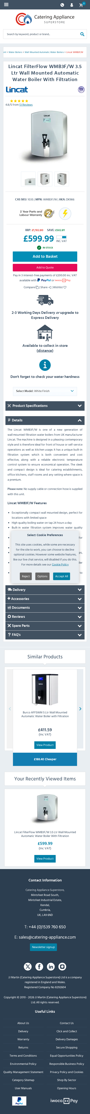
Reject (26, 576)
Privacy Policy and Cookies (66, 1072)
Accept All (61, 576)
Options (42, 576)
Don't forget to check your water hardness (45, 377)
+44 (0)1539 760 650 (47, 926)
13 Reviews (26, 104)
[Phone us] (62, 4)
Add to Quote (45, 267)
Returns (23, 1047)
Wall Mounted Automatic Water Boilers (44, 52)
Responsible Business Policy (66, 1063)
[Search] (82, 34)
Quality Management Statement (23, 1072)
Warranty (23, 1039)
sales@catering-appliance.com (47, 937)
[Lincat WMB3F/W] (45, 138)
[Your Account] (71, 4)
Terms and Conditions (23, 1055)
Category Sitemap (23, 1080)
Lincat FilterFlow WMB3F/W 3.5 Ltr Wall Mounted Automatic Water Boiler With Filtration (45, 834)
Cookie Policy (60, 564)
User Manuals (23, 1088)
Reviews (18, 617)
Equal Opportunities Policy (66, 1055)
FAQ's (16, 635)
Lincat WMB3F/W (74, 52)
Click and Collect (67, 1031)
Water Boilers (15, 52)
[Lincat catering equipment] (16, 89)
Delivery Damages (67, 1039)
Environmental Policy (23, 1063)
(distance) (45, 351)
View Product (45, 744)
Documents (20, 608)
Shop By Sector (66, 1080)
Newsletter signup (43, 947)
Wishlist (58, 287)
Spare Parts (20, 625)
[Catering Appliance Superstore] (45, 19)
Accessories (19, 599)
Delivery (19, 590)
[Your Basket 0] (81, 5)
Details (16, 420)
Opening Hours (66, 1088)
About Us (23, 1023)
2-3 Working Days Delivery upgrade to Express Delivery (45, 315)
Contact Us (67, 1023)
